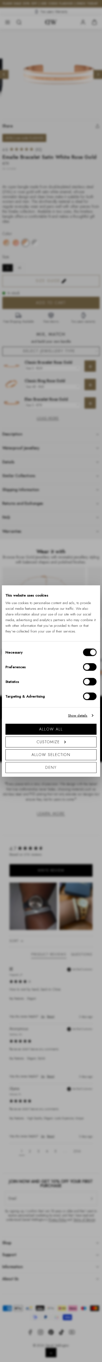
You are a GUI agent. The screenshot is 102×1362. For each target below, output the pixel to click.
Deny (51, 767)
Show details (78, 715)
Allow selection (51, 754)
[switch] (90, 667)
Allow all (51, 729)
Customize (48, 741)
